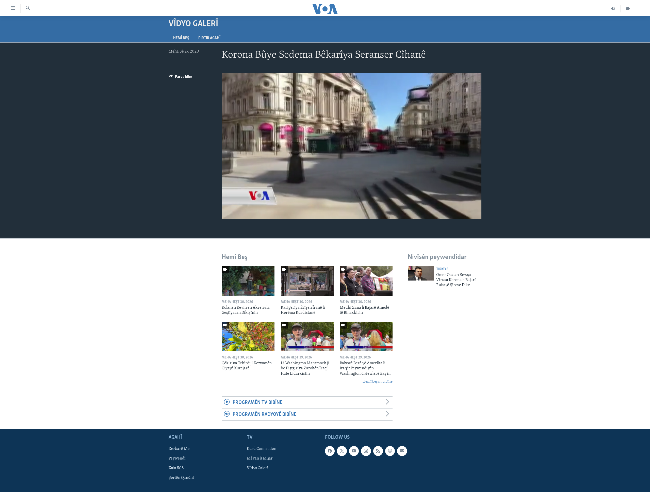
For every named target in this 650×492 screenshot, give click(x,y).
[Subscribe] (402, 451)
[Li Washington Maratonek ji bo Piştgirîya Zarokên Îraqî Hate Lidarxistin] (307, 336)
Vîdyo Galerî (257, 468)
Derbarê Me (179, 449)
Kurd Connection (261, 449)
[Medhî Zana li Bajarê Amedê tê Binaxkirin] (366, 281)
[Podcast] (390, 451)
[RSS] (378, 451)
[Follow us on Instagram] (366, 451)
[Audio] (613, 8)
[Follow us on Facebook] (330, 451)
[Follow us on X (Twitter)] (342, 451)
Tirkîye (442, 269)
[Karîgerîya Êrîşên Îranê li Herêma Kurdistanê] (307, 281)
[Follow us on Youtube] (354, 451)
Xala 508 (176, 468)
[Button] (180, 78)
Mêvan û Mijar (260, 459)
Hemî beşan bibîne (378, 382)
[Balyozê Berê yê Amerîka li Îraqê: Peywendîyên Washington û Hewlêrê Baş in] (366, 336)
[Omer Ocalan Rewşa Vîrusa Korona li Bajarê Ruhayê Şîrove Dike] (421, 273)
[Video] (628, 8)
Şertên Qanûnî (181, 478)
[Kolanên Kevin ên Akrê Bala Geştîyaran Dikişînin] (248, 281)
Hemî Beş (181, 38)
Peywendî (177, 459)
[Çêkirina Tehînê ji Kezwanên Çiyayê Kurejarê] (248, 336)
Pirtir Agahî (209, 38)
